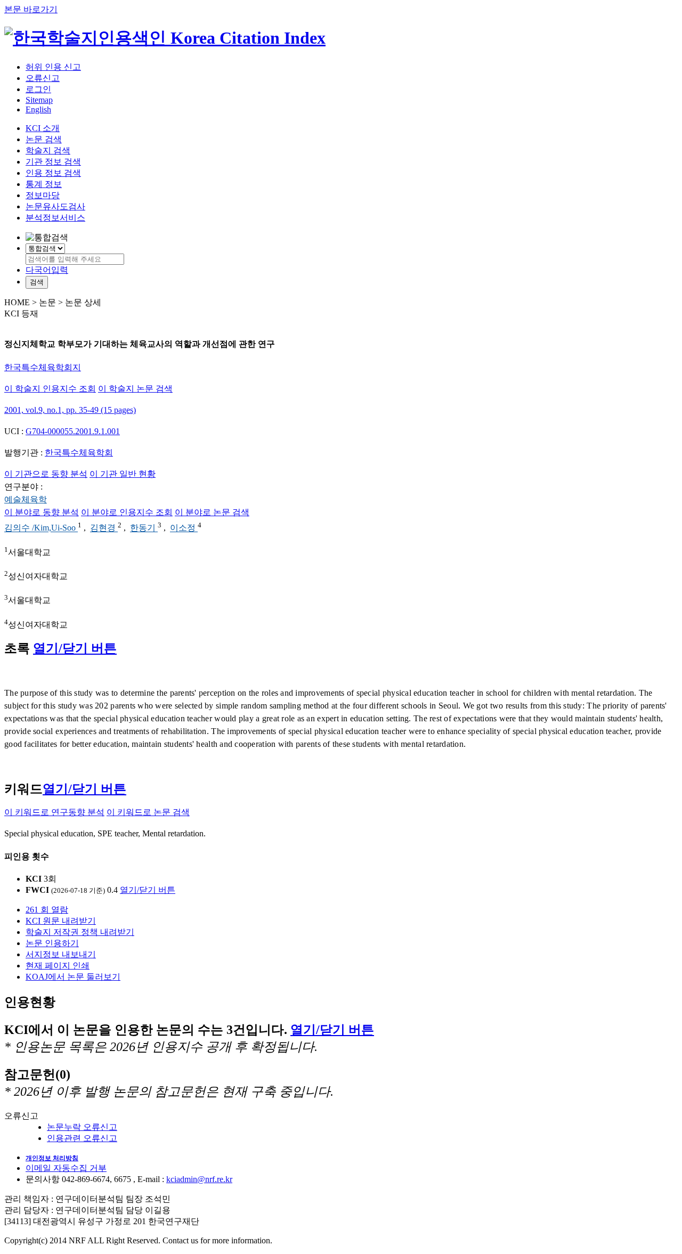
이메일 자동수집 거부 (66, 1167)
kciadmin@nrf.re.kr (199, 1179)
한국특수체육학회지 (42, 367)
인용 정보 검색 (53, 172)
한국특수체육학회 (79, 452)
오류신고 (43, 78)
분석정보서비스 (55, 217)
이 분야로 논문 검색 (212, 512)
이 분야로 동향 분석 (41, 512)
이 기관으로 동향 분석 (45, 473)
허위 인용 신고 (53, 66)
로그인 (38, 89)
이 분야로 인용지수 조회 (127, 512)
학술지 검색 (48, 150)
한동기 (144, 528)
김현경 (104, 528)
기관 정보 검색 (53, 161)
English (38, 109)
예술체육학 (25, 499)
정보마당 (43, 195)
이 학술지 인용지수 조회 (50, 388)
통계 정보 (44, 184)
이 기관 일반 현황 (123, 473)
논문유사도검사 (55, 206)
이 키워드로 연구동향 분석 (54, 812)
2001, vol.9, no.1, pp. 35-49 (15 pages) (70, 409)
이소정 (184, 528)
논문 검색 (44, 139)
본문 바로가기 (31, 9)
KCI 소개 (43, 128)
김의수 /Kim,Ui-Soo (41, 528)
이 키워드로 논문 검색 (148, 812)
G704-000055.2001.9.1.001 (73, 431)
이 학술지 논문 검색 (135, 388)
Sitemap (39, 99)
